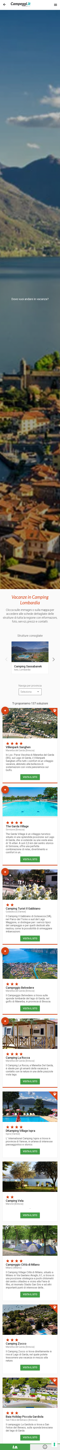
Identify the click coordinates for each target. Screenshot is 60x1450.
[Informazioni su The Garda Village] (30, 802)
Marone (14, 1204)
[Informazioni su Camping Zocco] (30, 1320)
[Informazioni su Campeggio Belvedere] (30, 963)
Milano (14, 1267)
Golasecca (16, 911)
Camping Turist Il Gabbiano (23, 908)
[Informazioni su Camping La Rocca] (30, 1033)
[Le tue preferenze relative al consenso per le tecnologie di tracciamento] (54, 1444)
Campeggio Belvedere (20, 987)
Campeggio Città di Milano (23, 1264)
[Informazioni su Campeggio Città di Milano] (30, 1240)
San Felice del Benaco (21, 1420)
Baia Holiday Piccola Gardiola (24, 1416)
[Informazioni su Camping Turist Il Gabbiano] (30, 884)
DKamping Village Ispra (20, 1130)
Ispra (13, 1134)
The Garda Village (17, 826)
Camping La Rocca (18, 1057)
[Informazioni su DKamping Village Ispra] (30, 1107)
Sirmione (15, 829)
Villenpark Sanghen (18, 747)
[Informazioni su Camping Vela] (30, 1177)
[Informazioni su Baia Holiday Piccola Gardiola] (30, 1393)
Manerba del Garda (20, 750)
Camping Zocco (16, 1343)
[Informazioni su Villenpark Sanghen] (30, 723)
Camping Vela (15, 1200)
